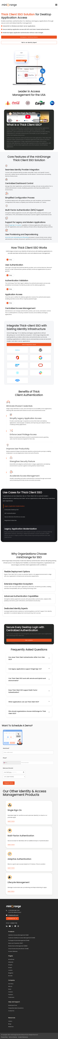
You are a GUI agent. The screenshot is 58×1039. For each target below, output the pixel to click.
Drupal (10, 967)
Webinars (11, 1026)
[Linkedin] (7, 926)
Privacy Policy (4, 1037)
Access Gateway (12, 951)
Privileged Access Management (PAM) (18, 940)
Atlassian (10, 962)
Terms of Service (13, 1037)
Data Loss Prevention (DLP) (15, 943)
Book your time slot (8, 768)
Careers (10, 992)
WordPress (11, 959)
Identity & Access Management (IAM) (18, 935)
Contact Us (12, 918)
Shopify (10, 965)
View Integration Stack (29, 344)
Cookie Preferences (23, 1037)
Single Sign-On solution (15, 225)
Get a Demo (29, 640)
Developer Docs (12, 1005)
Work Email (6, 748)
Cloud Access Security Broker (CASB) (18, 948)
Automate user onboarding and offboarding (16, 237)
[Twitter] (13, 926)
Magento (10, 973)
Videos (10, 1021)
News (9, 989)
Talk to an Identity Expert (29, 42)
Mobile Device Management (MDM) (17, 946)
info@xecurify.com (13, 915)
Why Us (10, 986)
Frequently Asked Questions (16, 1008)
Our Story (10, 983)
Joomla (10, 970)
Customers (11, 997)
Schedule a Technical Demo (29, 37)
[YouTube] (10, 926)
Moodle (10, 975)
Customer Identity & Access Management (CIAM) (21, 937)
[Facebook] (16, 926)
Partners (10, 994)
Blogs (9, 1024)
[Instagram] (19, 926)
